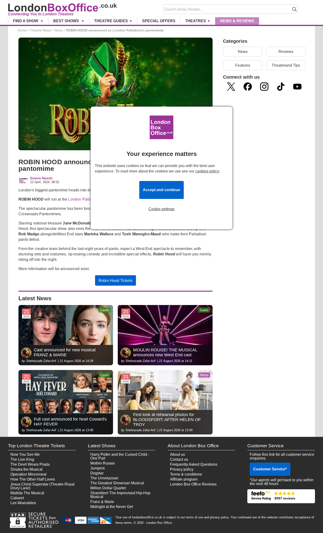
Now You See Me (25, 454)
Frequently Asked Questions (193, 464)
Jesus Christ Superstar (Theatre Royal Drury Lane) (42, 486)
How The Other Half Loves (32, 479)
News (237, 21)
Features (242, 65)
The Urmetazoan (104, 478)
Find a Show (26, 21)
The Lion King (22, 459)
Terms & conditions (186, 474)
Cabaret (17, 498)
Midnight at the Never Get (111, 507)
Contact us (179, 459)
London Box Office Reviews (193, 484)
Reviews (286, 52)
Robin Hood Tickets (115, 281)
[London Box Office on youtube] (297, 86)
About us (177, 454)
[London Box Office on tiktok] (281, 86)
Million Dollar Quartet (108, 488)
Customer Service (270, 469)
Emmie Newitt (41, 178)
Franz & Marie (102, 502)
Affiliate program (183, 479)
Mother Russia (102, 463)
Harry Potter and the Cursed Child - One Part (119, 456)
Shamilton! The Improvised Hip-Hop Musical (120, 495)
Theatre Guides (111, 21)
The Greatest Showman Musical (117, 483)
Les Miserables (23, 503)
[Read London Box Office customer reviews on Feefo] (281, 496)
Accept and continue (161, 190)
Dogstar (97, 473)
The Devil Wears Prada (30, 464)
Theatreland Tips (286, 65)
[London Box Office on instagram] (264, 86)
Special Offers (158, 21)
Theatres (195, 21)
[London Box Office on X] (231, 86)
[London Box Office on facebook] (248, 86)
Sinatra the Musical (26, 469)
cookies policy (207, 171)
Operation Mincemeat (28, 474)
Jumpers (97, 468)
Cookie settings (161, 209)
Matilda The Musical (27, 493)
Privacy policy (181, 469)
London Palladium (84, 199)
